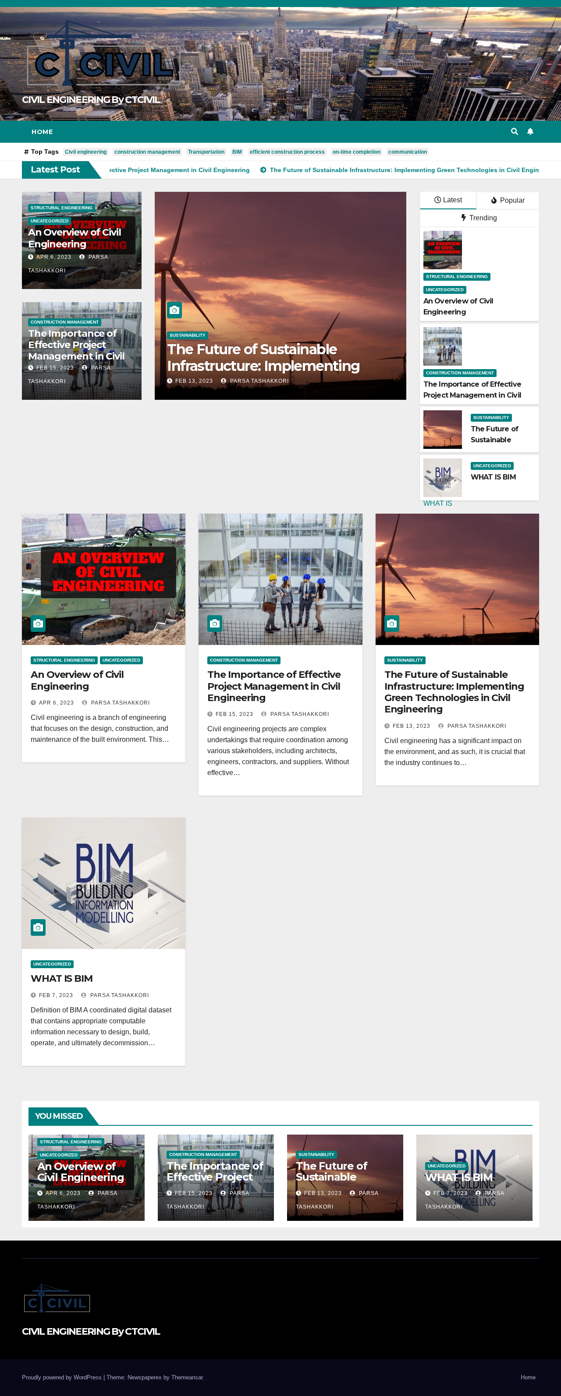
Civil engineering (86, 152)
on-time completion (356, 152)
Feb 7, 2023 (192, 381)
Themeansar (186, 1377)
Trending (482, 218)
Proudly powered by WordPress (62, 1377)
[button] (514, 131)
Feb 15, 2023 (55, 368)
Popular (511, 200)
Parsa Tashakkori (255, 381)
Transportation (206, 152)
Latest (452, 200)
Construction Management (65, 322)
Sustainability (491, 417)
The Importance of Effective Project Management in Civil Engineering (76, 351)
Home (42, 132)
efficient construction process (287, 152)
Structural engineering (61, 207)
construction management (147, 152)
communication (407, 152)
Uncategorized (49, 221)
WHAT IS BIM (212, 365)
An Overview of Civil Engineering (74, 238)
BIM (237, 152)
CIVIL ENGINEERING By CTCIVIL (91, 100)
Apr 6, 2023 (53, 257)
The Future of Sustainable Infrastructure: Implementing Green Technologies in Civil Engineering (454, 692)
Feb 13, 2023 (411, 726)
